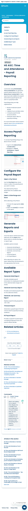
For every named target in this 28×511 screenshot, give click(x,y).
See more (6, 484)
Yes (10, 345)
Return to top (7, 360)
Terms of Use (5, 508)
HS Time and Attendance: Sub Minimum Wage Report (11, 468)
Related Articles (8, 44)
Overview (6, 30)
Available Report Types (10, 42)
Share (8, 62)
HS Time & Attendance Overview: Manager (12, 442)
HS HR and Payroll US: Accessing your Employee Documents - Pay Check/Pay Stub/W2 (13, 373)
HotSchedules (9, 15)
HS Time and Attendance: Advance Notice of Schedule (13, 464)
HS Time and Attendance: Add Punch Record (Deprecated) (13, 451)
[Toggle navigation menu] (25, 6)
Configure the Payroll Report (11, 36)
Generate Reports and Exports (11, 39)
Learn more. (23, 1)
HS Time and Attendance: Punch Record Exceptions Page (12, 455)
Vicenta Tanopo (14, 396)
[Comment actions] (22, 403)
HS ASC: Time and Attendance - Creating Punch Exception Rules (12, 477)
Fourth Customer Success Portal (12, 58)
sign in (9, 429)
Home (3, 15)
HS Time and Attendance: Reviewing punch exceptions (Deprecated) (13, 459)
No (18, 345)
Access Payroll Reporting (10, 33)
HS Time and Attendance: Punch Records (12, 446)
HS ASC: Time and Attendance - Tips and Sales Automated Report (13, 472)
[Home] (4, 6)
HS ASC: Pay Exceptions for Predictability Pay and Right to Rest (13, 481)
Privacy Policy (14, 508)
